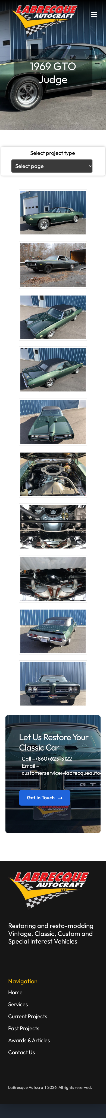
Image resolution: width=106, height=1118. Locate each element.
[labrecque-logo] (44, 8)
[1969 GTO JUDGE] (53, 212)
